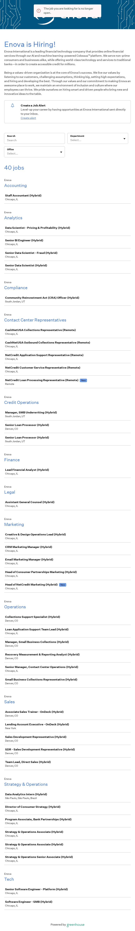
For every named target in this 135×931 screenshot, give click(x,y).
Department (77, 136)
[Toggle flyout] (124, 139)
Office (10, 149)
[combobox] (70, 140)
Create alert (28, 118)
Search (11, 136)
